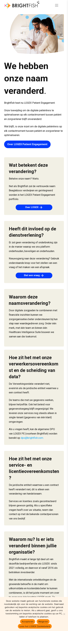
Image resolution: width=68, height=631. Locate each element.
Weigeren (43, 621)
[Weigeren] (64, 614)
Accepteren (28, 621)
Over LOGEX (34, 207)
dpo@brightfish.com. (32, 437)
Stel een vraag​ (34, 275)
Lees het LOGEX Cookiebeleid (34, 626)
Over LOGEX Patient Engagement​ (27, 144)
